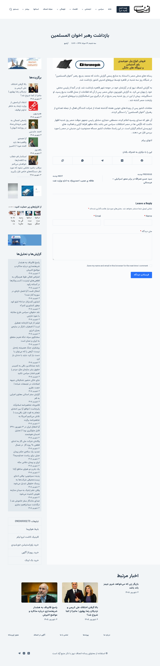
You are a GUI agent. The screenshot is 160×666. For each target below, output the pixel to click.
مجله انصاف (47, 9)
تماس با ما (64, 635)
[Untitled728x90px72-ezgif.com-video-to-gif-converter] (102, 64)
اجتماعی (88, 9)
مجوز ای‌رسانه (13, 635)
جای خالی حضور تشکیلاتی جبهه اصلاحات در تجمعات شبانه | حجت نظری (25, 384)
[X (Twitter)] (122, 161)
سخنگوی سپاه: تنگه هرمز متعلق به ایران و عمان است (25, 339)
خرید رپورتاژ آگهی (30, 553)
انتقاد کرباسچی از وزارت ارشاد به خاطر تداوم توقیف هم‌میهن (24, 108)
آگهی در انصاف (39, 635)
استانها (36, 9)
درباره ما (107, 635)
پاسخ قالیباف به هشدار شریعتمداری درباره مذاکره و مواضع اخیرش (27, 266)
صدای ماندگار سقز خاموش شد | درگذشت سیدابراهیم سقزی (25, 503)
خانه (110, 9)
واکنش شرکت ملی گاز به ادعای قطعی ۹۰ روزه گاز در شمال (25, 443)
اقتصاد (75, 9)
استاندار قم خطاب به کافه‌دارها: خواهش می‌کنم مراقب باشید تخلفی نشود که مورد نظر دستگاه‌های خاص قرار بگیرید (25, 164)
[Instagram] (24, 653)
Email (97, 216)
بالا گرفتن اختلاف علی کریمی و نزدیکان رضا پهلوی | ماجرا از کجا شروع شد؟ (24, 89)
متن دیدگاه (146, 231)
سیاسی (101, 9)
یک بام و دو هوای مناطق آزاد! (26, 469)
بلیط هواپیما (32, 529)
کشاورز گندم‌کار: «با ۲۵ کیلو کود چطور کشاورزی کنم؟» (25, 303)
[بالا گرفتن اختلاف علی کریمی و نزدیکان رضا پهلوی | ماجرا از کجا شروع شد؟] (80, 592)
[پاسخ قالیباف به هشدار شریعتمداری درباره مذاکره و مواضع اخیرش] (39, 592)
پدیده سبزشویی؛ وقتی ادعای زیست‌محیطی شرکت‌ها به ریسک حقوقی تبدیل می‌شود (27, 479)
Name (148, 216)
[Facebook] (142, 161)
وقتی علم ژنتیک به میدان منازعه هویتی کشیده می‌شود (25, 492)
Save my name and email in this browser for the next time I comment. (117, 265)
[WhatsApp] (82, 161)
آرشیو (66, 43)
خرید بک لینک (32, 560)
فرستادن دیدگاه (141, 275)
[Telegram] (102, 161)
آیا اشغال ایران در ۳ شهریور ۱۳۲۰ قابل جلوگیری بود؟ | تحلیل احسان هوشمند (25, 430)
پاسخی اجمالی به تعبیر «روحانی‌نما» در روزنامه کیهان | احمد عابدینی (25, 126)
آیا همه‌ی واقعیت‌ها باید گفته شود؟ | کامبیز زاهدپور (25, 144)
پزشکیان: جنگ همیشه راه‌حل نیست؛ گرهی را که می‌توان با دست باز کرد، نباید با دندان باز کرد (26, 353)
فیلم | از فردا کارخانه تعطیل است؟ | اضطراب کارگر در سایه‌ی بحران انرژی (25, 326)
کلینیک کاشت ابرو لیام (28, 537)
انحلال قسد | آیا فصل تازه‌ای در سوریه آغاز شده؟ (26, 293)
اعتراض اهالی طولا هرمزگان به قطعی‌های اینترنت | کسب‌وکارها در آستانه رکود (25, 280)
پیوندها (86, 635)
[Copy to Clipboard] (62, 161)
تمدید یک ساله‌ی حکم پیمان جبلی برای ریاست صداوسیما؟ (26, 453)
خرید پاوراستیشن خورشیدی (25, 545)
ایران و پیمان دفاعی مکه (29, 462)
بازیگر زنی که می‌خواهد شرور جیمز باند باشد (121, 586)
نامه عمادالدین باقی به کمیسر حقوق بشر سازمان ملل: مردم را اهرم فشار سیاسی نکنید (25, 369)
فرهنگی (62, 9)
